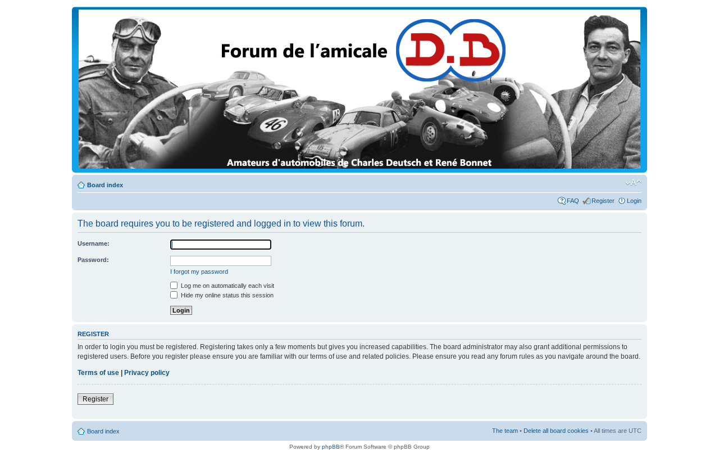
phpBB (331, 447)
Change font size (633, 183)
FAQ (573, 200)
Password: (93, 259)
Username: (94, 243)
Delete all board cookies (556, 430)
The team (505, 430)
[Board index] (359, 167)
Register (603, 200)
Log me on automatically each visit (226, 285)
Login (634, 200)
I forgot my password (199, 271)
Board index (105, 185)
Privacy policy (147, 373)
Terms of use (98, 373)
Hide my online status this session (226, 295)
